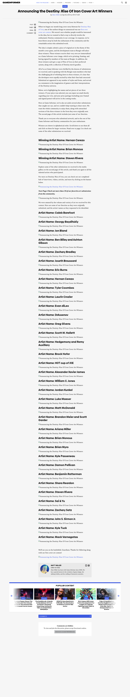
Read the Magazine (42, 2)
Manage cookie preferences (65, 632)
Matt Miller (56, 15)
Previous (11, 596)
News (53, 2)
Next (118, 596)
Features (76, 2)
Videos (84, 2)
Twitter (89, 565)
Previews (68, 2)
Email (86, 565)
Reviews (59, 2)
